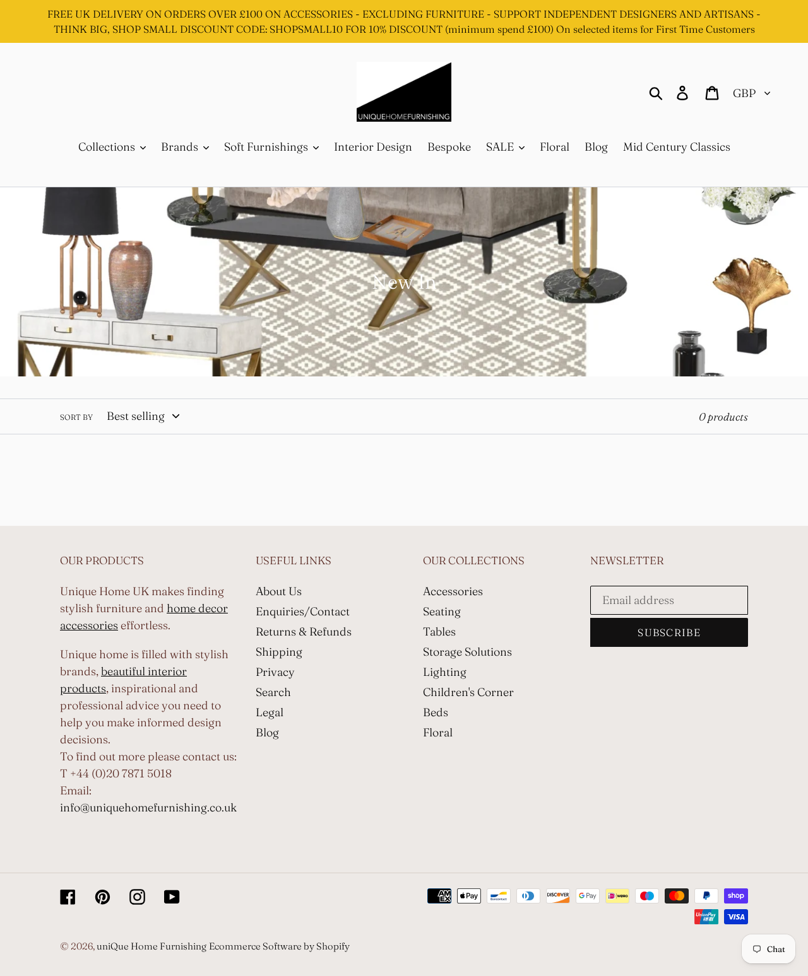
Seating (442, 611)
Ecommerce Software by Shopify (279, 946)
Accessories (453, 591)
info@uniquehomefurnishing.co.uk (148, 807)
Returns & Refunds (304, 631)
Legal (269, 712)
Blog (267, 732)
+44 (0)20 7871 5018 (121, 773)
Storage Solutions (467, 651)
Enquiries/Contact (303, 611)
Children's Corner (468, 692)
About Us (279, 591)
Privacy (275, 672)
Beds (435, 712)
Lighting (444, 672)
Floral (438, 732)
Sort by (76, 417)
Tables (439, 631)
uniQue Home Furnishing (151, 946)
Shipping (279, 651)
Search (273, 692)
